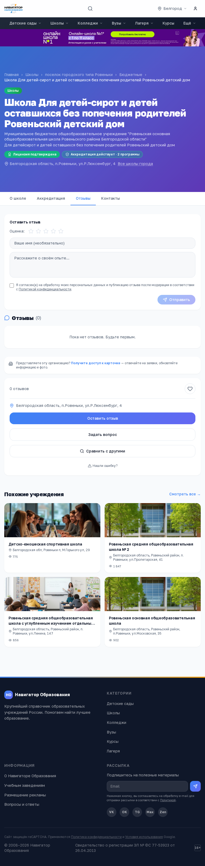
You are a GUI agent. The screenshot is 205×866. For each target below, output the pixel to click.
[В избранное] (190, 388)
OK (124, 812)
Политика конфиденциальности (96, 837)
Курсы (168, 23)
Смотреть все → (185, 494)
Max (150, 812)
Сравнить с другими (105, 451)
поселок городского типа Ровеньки (79, 74)
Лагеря (142, 23)
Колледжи (88, 23)
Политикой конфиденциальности (45, 289)
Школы (57, 23)
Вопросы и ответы (21, 804)
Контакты (110, 198)
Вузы (116, 23)
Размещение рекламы (25, 795)
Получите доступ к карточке (95, 363)
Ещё (187, 23)
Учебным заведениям (24, 785)
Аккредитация (51, 198)
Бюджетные (130, 74)
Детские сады (23, 23)
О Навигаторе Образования (30, 775)
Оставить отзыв (102, 418)
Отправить (179, 299)
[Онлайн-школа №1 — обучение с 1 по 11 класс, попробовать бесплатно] (102, 37)
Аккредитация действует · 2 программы (105, 154)
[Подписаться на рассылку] (195, 786)
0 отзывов (19, 388)
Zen (163, 812)
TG (137, 812)
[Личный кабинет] (195, 8)
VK (111, 812)
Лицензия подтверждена (34, 154)
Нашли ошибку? (105, 466)
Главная (11, 74)
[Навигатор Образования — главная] (13, 8)
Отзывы (83, 198)
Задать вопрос (102, 434)
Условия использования (144, 837)
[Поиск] (90, 8)
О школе (18, 198)
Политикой (168, 800)
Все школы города (135, 163)
